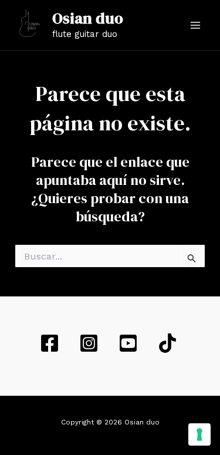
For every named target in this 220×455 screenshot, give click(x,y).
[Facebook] (51, 343)
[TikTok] (169, 343)
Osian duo (87, 18)
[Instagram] (91, 343)
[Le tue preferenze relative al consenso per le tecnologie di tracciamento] (199, 434)
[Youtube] (130, 343)
